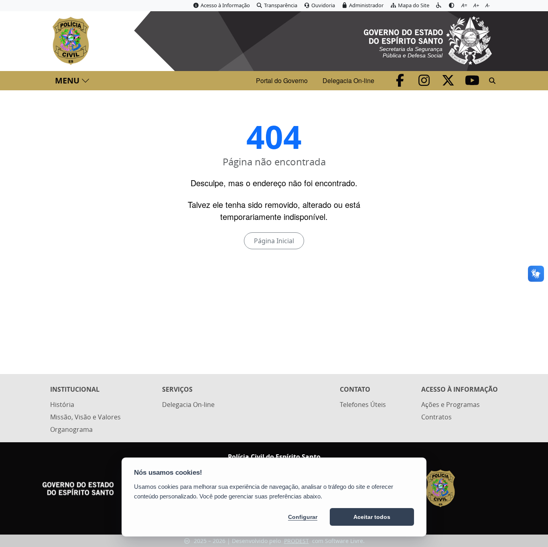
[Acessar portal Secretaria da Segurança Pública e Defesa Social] (428, 39)
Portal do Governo (282, 80)
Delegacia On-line (348, 80)
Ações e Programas (450, 404)
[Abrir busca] (492, 80)
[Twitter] (449, 82)
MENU (67, 80)
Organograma (71, 429)
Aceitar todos (371, 517)
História (62, 404)
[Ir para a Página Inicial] (72, 41)
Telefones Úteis (363, 404)
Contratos (436, 417)
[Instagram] (425, 82)
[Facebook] (401, 82)
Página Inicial (274, 240)
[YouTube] (472, 82)
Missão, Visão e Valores (85, 417)
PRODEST (296, 541)
